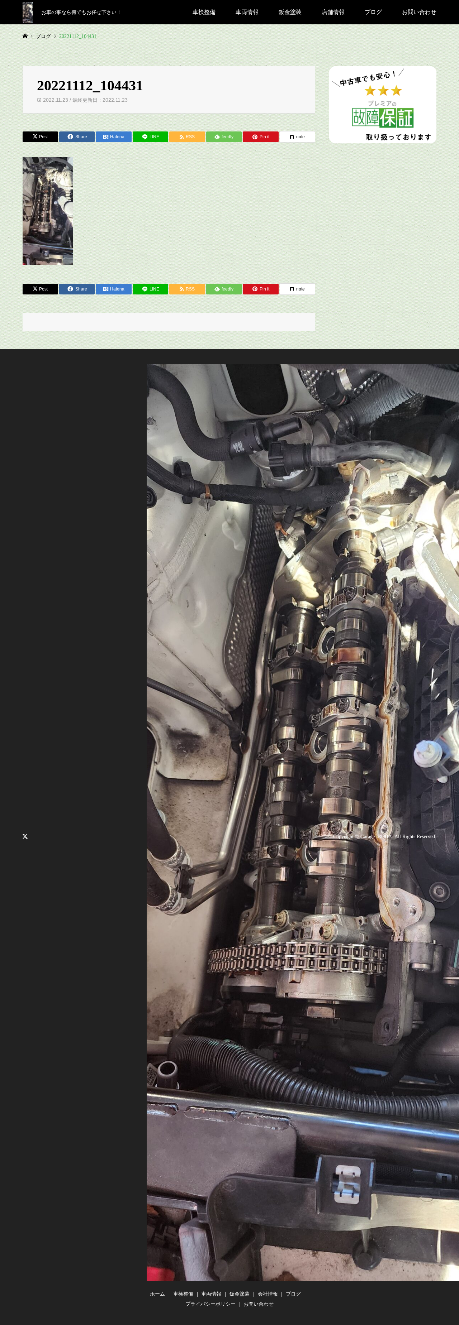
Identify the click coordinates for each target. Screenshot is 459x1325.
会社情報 (268, 1294)
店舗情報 (333, 12)
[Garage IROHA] (28, 12)
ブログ (373, 12)
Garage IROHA (376, 836)
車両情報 (247, 12)
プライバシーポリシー (210, 1304)
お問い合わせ (419, 12)
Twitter (25, 836)
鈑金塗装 (290, 12)
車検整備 (204, 12)
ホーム (157, 1294)
